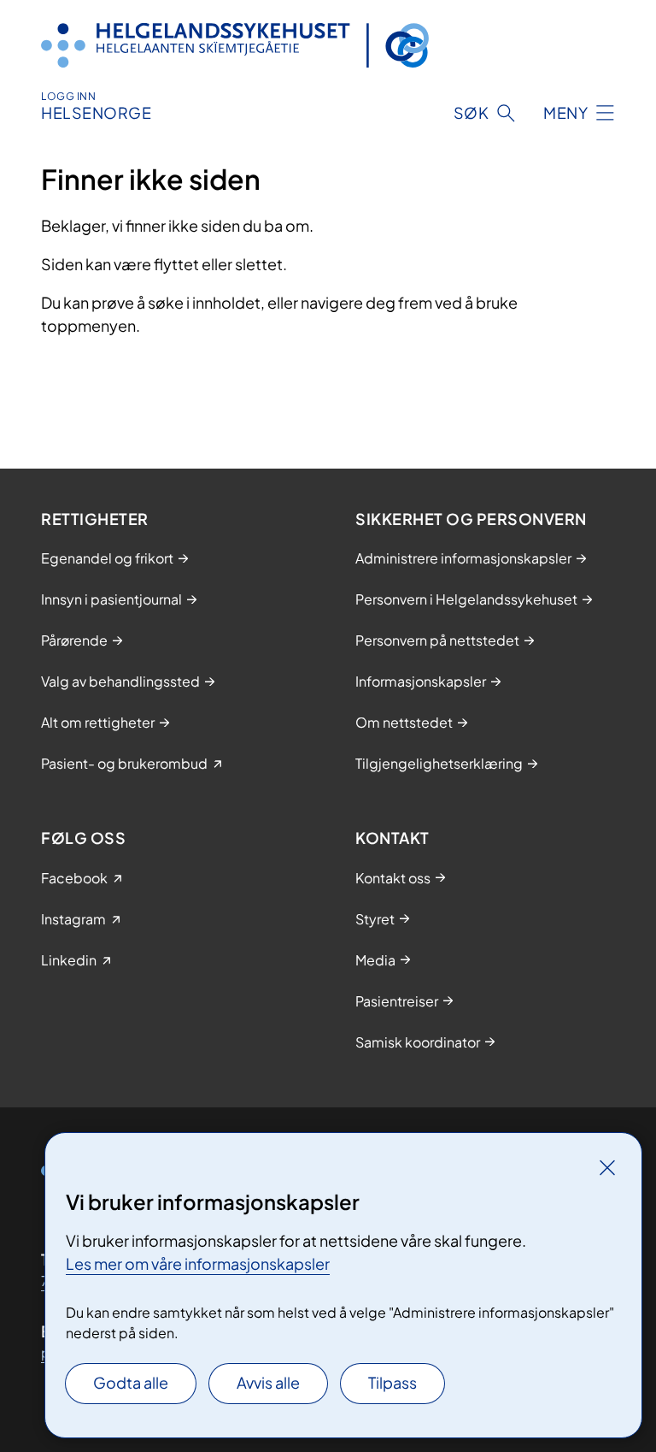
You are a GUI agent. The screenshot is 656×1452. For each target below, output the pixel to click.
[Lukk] (607, 1167)
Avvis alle (268, 1382)
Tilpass (392, 1382)
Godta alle (130, 1382)
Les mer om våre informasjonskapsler (198, 1263)
